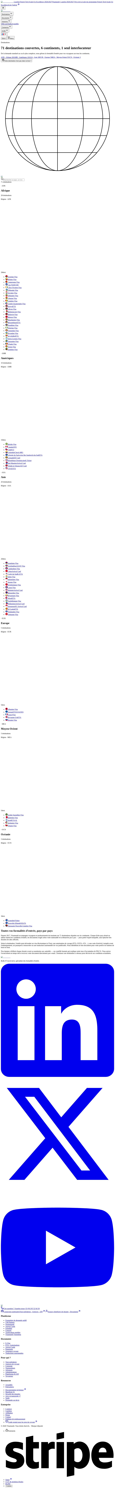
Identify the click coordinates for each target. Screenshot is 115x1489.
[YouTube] (57, 1303)
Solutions (5, 22)
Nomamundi (9, 1324)
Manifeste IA (10, 1392)
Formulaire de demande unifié (16, 1320)
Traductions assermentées (14, 1353)
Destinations (6, 14)
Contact (8, 1417)
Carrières (8, 1411)
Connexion (5, 27)
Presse (7, 1415)
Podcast (9, 1387)
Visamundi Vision (13, 1334)
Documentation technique (14, 1390)
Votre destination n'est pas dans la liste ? (17, 61)
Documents (5, 18)
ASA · (34, 57)
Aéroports (8, 1370)
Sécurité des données (12, 1394)
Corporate (8, 1366)
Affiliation (9, 1413)
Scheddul (8, 1328)
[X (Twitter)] (57, 1190)
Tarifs (10, 24)
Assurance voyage (11, 1351)
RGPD (7, 1484)
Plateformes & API (12, 1374)
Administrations (11, 1372)
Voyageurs (9, 1376)
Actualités (15, 24)
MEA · (59, 57)
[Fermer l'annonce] (3, 8)
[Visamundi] (5, 11)
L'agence (8, 1409)
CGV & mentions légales (14, 1482)
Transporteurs (10, 1368)
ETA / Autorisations (12, 1345)
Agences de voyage (12, 1364)
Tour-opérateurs (11, 1362)
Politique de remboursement (15, 1419)
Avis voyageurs (13, 1396)
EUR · (45, 57)
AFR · (7, 57)
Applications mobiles (12, 1332)
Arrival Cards (10, 1326)
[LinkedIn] (57, 1076)
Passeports (9, 1349)
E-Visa (7, 1343)
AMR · (21, 57)
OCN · (74, 57)
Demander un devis (12, 1400)
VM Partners (9, 1322)
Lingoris (8, 1330)
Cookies (9, 1486)
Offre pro (4, 24)
